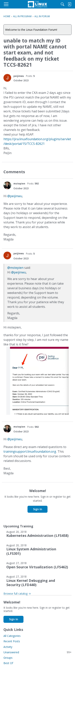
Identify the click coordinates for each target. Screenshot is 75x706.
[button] (7, 78)
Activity (7, 647)
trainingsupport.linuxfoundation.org (29, 451)
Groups (7, 657)
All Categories (12, 636)
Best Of (8, 663)
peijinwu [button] (18, 76)
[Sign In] (69, 4)
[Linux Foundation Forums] (37, 4)
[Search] (62, 4)
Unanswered (37, 652)
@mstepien (15, 268)
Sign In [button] (37, 509)
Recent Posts (11, 641)
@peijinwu (14, 196)
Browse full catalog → (17, 593)
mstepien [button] (19, 183)
